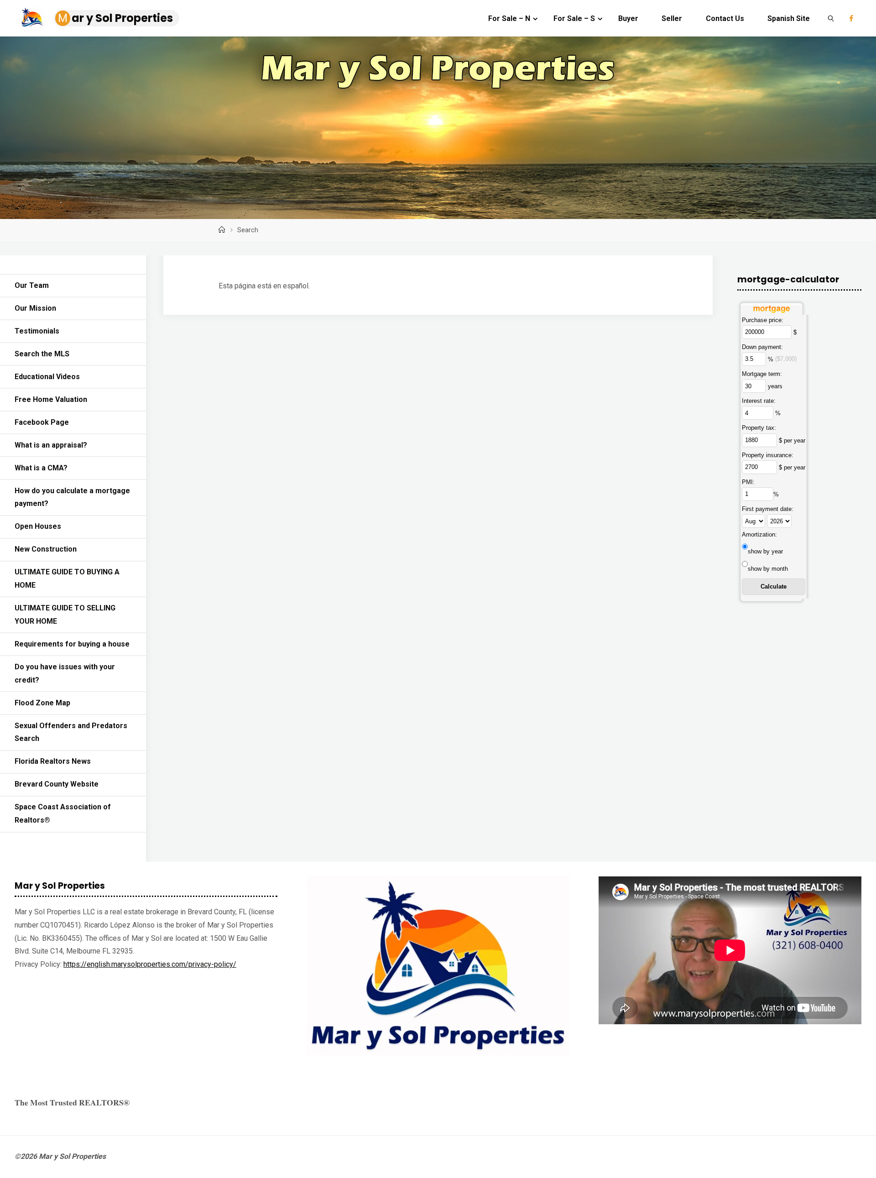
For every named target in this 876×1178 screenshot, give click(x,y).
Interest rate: (759, 400)
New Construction (46, 549)
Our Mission (35, 308)
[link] (831, 18)
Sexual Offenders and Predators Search (71, 732)
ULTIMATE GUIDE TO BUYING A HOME (67, 578)
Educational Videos (47, 376)
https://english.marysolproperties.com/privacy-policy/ (149, 964)
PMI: (748, 482)
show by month (768, 568)
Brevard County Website (57, 784)
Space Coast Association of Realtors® (63, 813)
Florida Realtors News (53, 761)
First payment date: (767, 509)
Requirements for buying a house (72, 644)
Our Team (32, 285)
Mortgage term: (762, 373)
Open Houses (38, 526)
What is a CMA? (41, 468)
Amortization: (759, 534)
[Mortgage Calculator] (771, 306)
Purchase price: (762, 320)
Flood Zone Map (42, 702)
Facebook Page (42, 422)
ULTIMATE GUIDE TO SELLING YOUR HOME (65, 614)
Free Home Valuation (51, 399)
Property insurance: (767, 455)
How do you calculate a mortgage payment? (72, 497)
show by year (765, 551)
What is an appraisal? (51, 445)
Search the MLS (42, 353)
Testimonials (37, 331)
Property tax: (759, 427)
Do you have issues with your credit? (65, 673)
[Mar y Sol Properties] (32, 18)
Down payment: (762, 347)
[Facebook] (851, 18)
